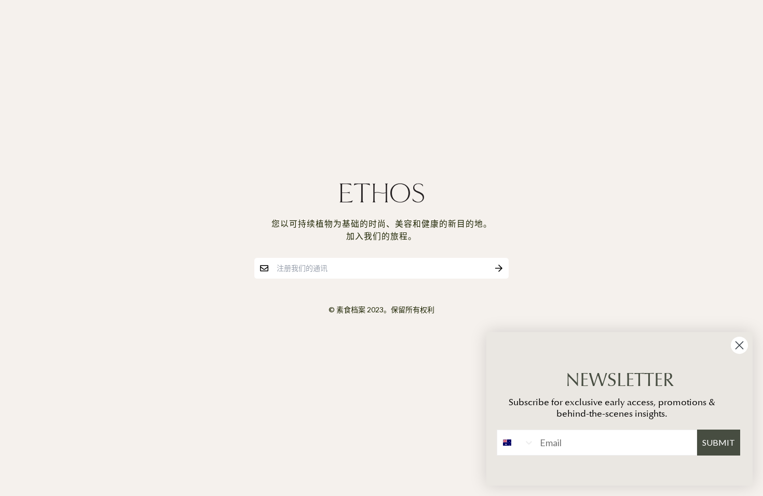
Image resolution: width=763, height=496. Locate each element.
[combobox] (516, 442)
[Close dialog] (739, 345)
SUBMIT (718, 442)
